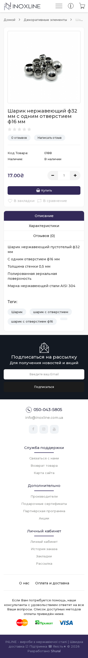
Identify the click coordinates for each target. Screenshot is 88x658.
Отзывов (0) (44, 236)
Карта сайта (44, 473)
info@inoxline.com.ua (44, 417)
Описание (44, 216)
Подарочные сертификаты (44, 504)
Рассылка (44, 563)
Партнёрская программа (44, 511)
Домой (9, 20)
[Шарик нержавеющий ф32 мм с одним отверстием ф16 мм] (44, 67)
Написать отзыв (50, 138)
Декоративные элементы (45, 20)
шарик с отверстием (50, 312)
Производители (44, 496)
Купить (46, 190)
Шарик (16, 312)
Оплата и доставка (52, 583)
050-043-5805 (47, 409)
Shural (56, 651)
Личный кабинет (44, 542)
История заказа (44, 549)
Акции (44, 518)
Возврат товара (44, 465)
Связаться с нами (44, 458)
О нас (24, 583)
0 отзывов (19, 138)
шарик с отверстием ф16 (32, 321)
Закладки (44, 556)
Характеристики (44, 226)
